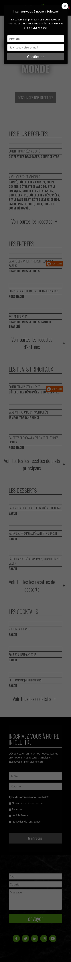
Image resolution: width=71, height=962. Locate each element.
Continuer (35, 56)
